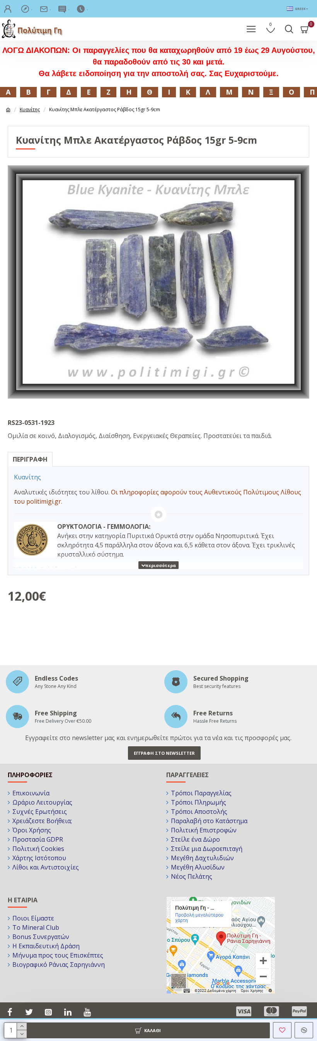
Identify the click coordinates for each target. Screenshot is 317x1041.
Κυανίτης (30, 109)
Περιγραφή (30, 459)
